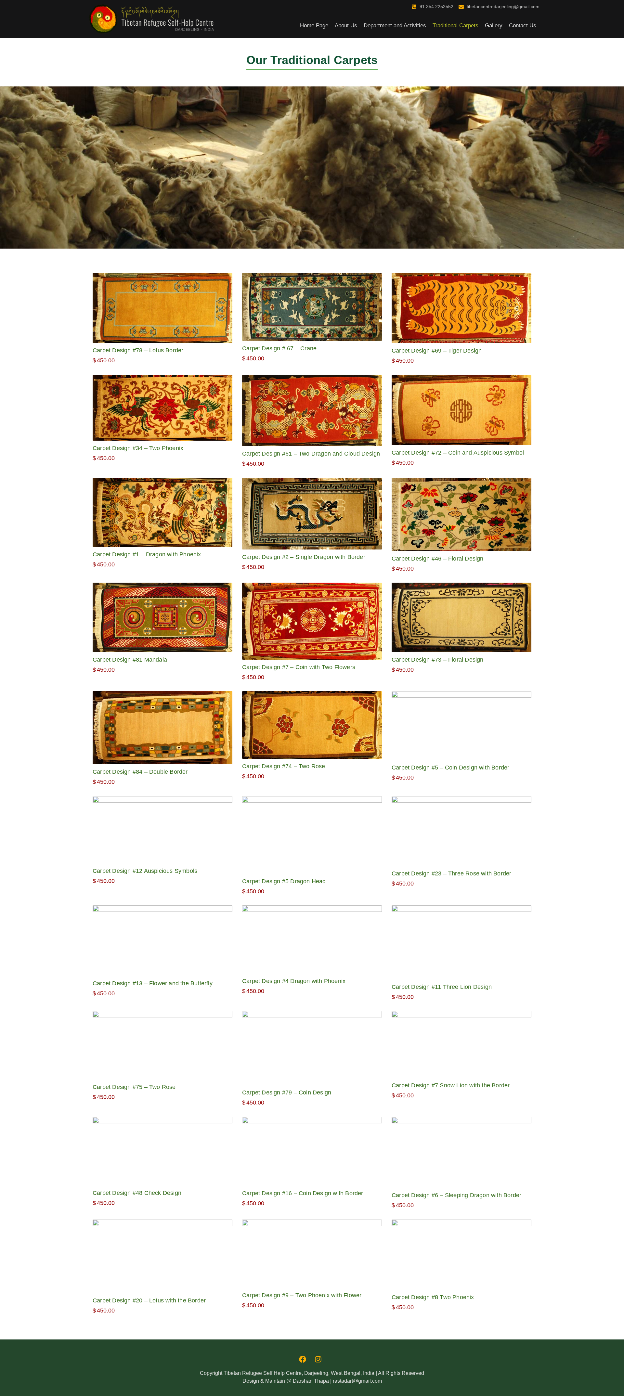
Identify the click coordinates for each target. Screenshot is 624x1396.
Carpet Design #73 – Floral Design (438, 659)
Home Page (314, 25)
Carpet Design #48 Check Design (137, 1193)
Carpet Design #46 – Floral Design (438, 558)
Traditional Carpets (455, 25)
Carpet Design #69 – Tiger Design (437, 350)
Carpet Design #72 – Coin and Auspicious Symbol (458, 452)
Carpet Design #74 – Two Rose (283, 766)
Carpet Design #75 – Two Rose (134, 1087)
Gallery (493, 25)
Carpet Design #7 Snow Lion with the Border (451, 1085)
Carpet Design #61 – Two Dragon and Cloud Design (311, 453)
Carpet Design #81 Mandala (130, 659)
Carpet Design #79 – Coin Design (286, 1092)
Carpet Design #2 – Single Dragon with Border (303, 557)
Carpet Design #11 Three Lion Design (442, 987)
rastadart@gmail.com (357, 1381)
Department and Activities (395, 25)
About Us (346, 25)
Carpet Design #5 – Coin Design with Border (450, 767)
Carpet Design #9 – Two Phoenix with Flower (301, 1295)
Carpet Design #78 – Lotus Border (138, 350)
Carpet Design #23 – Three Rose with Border (451, 873)
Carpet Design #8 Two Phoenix (433, 1297)
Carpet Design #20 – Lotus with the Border (149, 1300)
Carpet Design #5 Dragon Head (284, 881)
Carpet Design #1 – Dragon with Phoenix (147, 554)
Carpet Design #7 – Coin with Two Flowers (298, 667)
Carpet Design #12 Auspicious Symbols (145, 871)
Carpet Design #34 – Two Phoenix (138, 448)
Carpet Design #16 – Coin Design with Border (302, 1193)
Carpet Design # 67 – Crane (279, 348)
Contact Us (522, 25)
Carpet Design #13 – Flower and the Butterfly (153, 983)
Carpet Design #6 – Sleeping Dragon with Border (456, 1195)
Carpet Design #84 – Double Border (140, 772)
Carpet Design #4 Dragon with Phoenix (293, 981)
